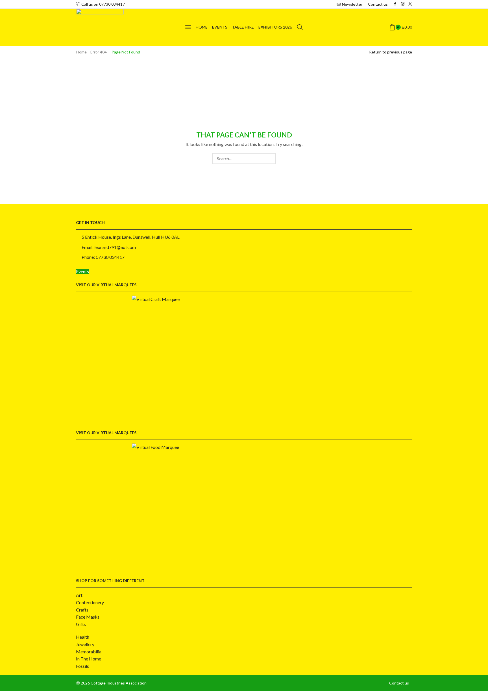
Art (79, 595)
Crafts (82, 609)
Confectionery (90, 602)
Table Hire (243, 27)
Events (219, 27)
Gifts (81, 624)
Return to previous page (390, 51)
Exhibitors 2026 (275, 27)
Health (82, 637)
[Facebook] (395, 4)
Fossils (82, 666)
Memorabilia (88, 651)
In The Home (88, 658)
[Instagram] (403, 4)
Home (202, 27)
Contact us (378, 4)
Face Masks (87, 616)
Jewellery (85, 644)
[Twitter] (410, 4)
